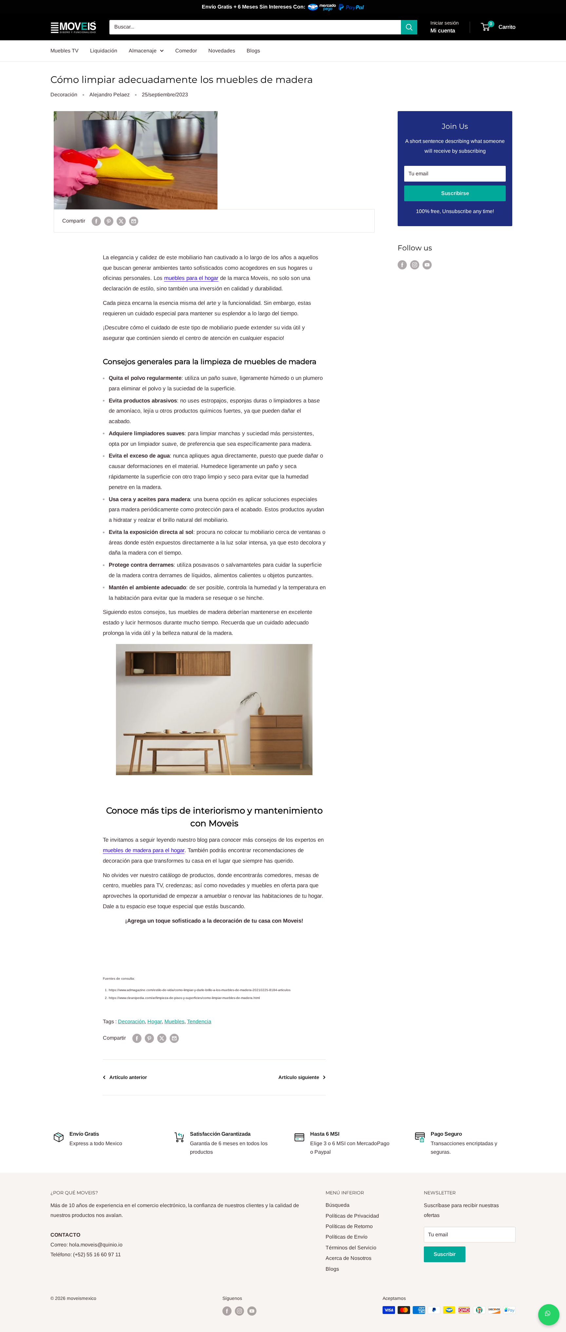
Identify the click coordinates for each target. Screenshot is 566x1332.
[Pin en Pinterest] (108, 221)
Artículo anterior (128, 1077)
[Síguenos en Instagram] (414, 265)
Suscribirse (455, 193)
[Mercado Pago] (336, 7)
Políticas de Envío (347, 1237)
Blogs (253, 50)
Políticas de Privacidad (352, 1216)
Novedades (221, 50)
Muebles (174, 1021)
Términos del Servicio (351, 1247)
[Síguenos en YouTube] (427, 265)
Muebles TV (64, 50)
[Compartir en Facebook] (96, 221)
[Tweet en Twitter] (121, 221)
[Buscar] (409, 27)
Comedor (186, 50)
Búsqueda (337, 1205)
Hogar (154, 1021)
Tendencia (199, 1021)
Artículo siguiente (298, 1077)
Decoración (63, 94)
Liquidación (103, 50)
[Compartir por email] (133, 221)
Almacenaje (143, 50)
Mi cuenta (442, 31)
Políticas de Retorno (349, 1226)
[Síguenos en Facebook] (402, 265)
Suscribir (445, 1254)
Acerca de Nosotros (348, 1258)
